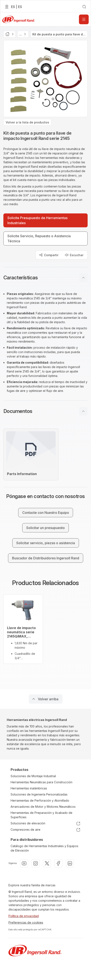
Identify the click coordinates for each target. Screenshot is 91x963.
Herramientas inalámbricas (29, 788)
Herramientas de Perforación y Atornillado (40, 800)
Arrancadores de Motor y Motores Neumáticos (43, 806)
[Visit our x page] (47, 863)
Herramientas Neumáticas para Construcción (41, 782)
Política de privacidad (23, 916)
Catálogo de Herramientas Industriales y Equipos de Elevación (44, 848)
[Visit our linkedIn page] (70, 863)
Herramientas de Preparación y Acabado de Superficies (41, 815)
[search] (84, 7)
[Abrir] (84, 19)
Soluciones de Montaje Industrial (33, 776)
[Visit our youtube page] (24, 863)
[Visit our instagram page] (36, 863)
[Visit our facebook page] (58, 863)
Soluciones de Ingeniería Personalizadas (39, 794)
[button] (45, 277)
